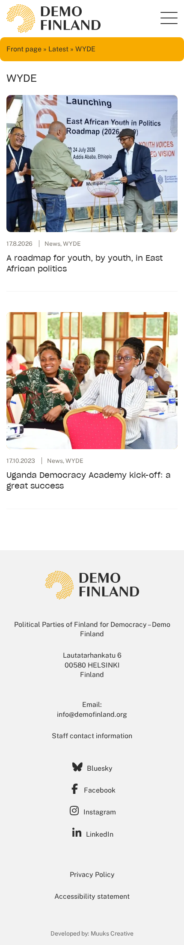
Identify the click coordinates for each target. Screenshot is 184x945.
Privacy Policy (92, 874)
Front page (24, 49)
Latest (58, 49)
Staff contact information (92, 736)
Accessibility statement (92, 896)
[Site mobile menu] (169, 18)
